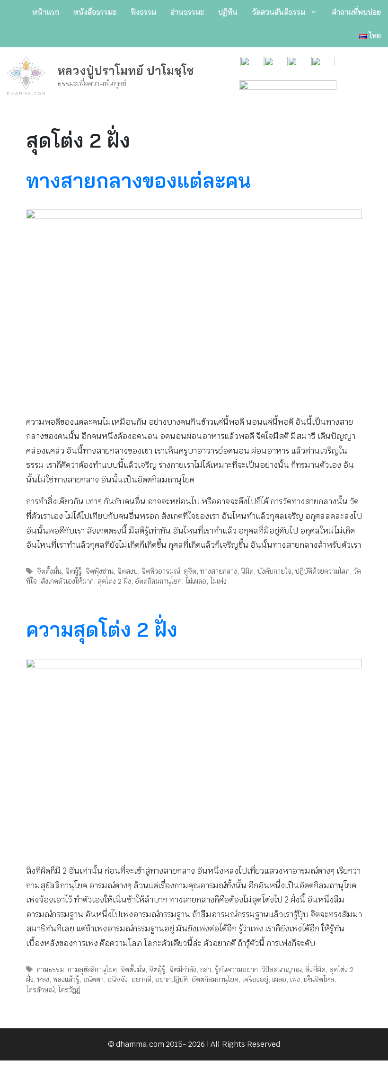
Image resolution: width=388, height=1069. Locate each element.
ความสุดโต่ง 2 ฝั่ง (101, 629)
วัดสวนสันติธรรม (278, 12)
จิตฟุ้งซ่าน (100, 571)
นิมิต (247, 571)
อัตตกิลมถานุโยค (158, 581)
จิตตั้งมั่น (49, 571)
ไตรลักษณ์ (40, 989)
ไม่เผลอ (195, 581)
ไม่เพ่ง (218, 581)
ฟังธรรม (143, 12)
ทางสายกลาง (218, 571)
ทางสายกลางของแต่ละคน (138, 180)
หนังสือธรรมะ (94, 12)
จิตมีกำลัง (182, 969)
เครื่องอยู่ (255, 979)
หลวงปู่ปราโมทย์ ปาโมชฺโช (125, 70)
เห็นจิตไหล (319, 979)
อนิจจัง (117, 979)
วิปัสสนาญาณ (281, 969)
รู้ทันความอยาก (236, 969)
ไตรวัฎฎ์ (69, 989)
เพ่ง (295, 979)
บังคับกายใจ (274, 571)
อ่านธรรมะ (187, 12)
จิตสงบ (127, 571)
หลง (43, 979)
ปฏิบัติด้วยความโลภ (322, 571)
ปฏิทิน (228, 12)
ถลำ (205, 969)
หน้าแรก (45, 12)
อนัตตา (93, 979)
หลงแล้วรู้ (66, 979)
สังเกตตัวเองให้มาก (67, 581)
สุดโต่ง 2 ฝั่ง (114, 581)
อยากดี (141, 979)
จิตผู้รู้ (73, 571)
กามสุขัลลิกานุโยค (92, 969)
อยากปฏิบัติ (171, 979)
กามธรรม (50, 969)
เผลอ (279, 979)
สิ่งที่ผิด (315, 969)
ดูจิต (190, 571)
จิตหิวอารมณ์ (160, 571)
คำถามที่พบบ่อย (356, 12)
